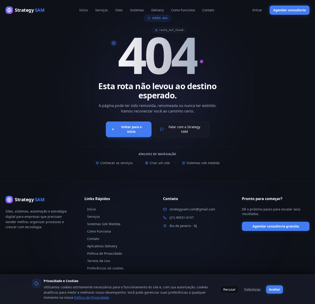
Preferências (252, 289)
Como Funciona (183, 10)
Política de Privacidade (91, 297)
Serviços (101, 10)
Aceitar (274, 289)
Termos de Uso (98, 261)
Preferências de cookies (105, 268)
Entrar (257, 10)
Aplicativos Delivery (102, 246)
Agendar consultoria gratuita (276, 226)
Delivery (157, 10)
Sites (119, 10)
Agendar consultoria (289, 10)
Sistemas (137, 10)
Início (83, 10)
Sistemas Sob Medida (103, 224)
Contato (208, 10)
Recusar (229, 289)
